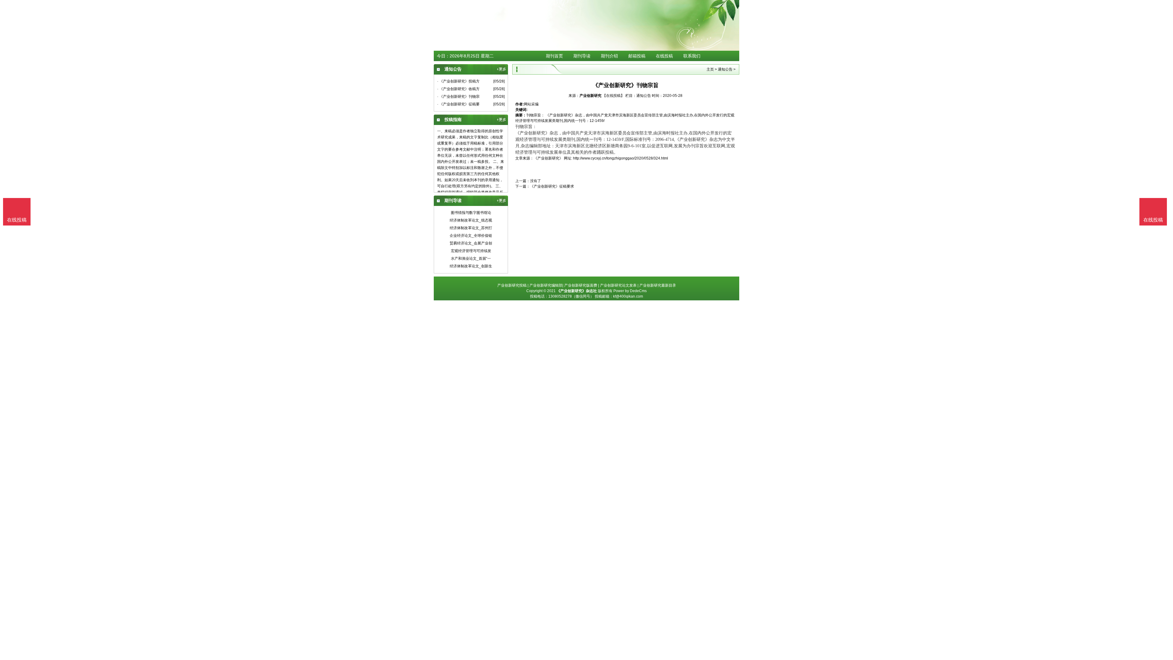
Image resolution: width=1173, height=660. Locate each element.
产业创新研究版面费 (580, 285)
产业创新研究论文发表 (618, 285)
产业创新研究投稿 (512, 285)
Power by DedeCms (630, 291)
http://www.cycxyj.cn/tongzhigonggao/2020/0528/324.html (620, 158)
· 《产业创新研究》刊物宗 (458, 96)
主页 (710, 69)
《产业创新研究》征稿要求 (552, 186)
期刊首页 (554, 55)
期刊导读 (581, 55)
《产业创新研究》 (548, 158)
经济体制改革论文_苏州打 (471, 228)
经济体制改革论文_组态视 (471, 220)
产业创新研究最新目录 (657, 285)
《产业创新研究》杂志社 (577, 291)
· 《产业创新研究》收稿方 (458, 89)
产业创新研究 (590, 96)
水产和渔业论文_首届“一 (471, 258)
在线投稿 (664, 55)
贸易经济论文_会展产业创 (471, 243)
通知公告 (725, 69)
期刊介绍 (609, 55)
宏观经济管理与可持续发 (471, 251)
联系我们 (691, 55)
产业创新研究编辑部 (545, 285)
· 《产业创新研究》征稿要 (458, 104)
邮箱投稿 (636, 55)
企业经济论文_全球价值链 (471, 235)
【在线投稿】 (613, 96)
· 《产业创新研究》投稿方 (458, 81)
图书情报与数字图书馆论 (471, 213)
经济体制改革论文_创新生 (471, 266)
